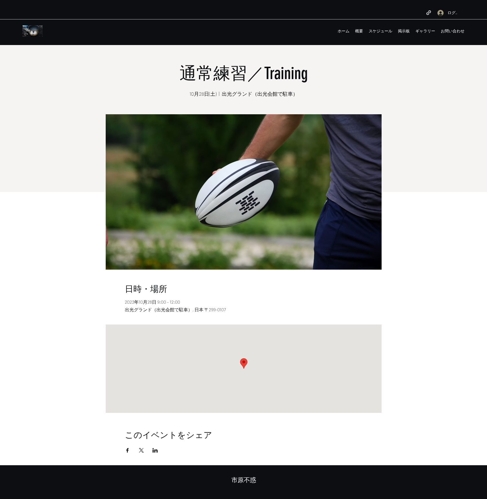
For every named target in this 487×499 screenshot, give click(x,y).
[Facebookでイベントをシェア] (127, 450)
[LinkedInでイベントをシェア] (155, 450)
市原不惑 (243, 480)
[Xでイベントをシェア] (141, 450)
